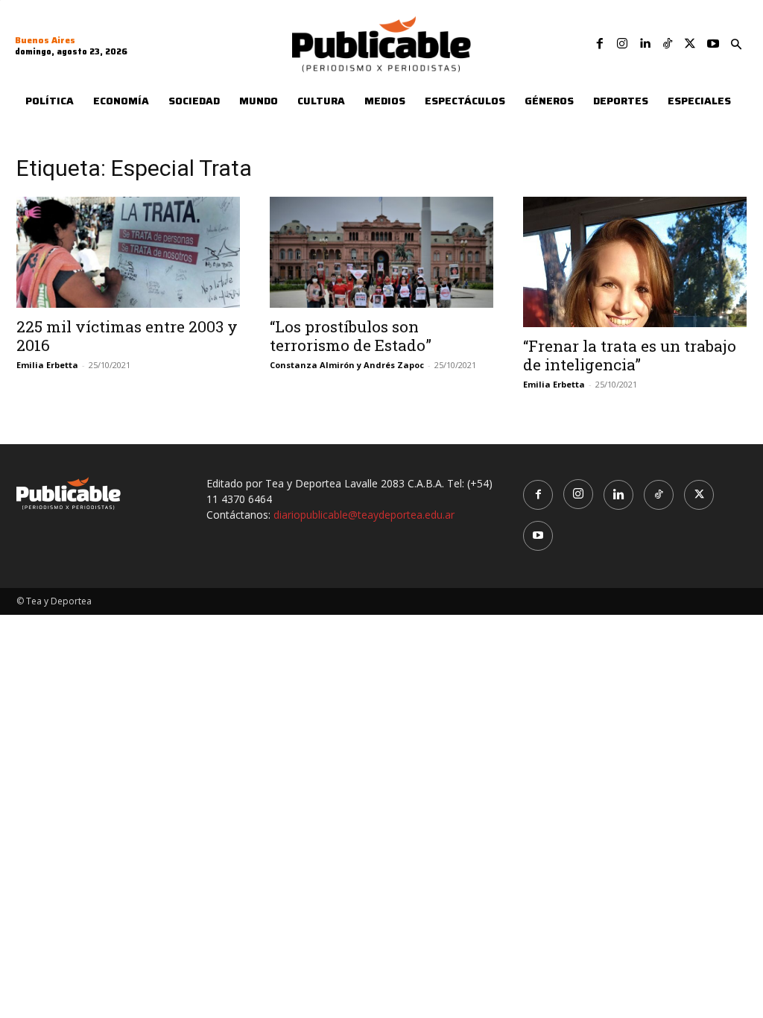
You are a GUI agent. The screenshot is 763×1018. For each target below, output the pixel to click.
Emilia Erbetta (47, 364)
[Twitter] (690, 44)
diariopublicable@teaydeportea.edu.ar (364, 515)
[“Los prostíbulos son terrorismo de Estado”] (381, 252)
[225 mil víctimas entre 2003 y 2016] (128, 252)
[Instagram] (622, 44)
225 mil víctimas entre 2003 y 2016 (127, 335)
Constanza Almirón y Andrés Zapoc (347, 364)
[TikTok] (667, 44)
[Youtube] (713, 44)
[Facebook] (600, 44)
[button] (736, 45)
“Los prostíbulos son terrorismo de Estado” (350, 335)
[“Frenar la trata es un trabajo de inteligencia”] (635, 261)
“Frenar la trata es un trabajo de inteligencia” (629, 355)
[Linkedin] (644, 44)
